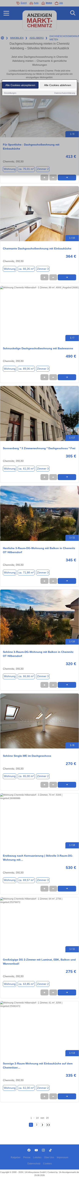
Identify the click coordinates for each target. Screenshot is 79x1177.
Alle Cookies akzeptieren (20, 85)
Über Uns (49, 1157)
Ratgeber (16, 1157)
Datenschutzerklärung (64, 93)
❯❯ (48, 1124)
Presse (26, 1157)
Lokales (37, 1157)
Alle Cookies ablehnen (57, 85)
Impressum (62, 1157)
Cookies (47, 1163)
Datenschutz (33, 1163)
